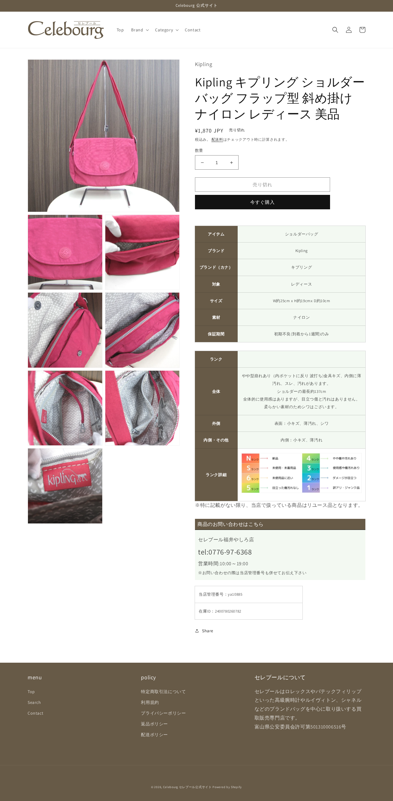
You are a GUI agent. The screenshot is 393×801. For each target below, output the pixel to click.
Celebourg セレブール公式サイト (187, 787)
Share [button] (207, 630)
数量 (199, 150)
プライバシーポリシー (163, 713)
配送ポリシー (154, 734)
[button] (139, 29)
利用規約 (150, 702)
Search (34, 702)
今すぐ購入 (262, 202)
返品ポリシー (154, 724)
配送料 (217, 139)
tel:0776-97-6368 (225, 552)
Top (31, 691)
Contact (35, 713)
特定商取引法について (163, 691)
